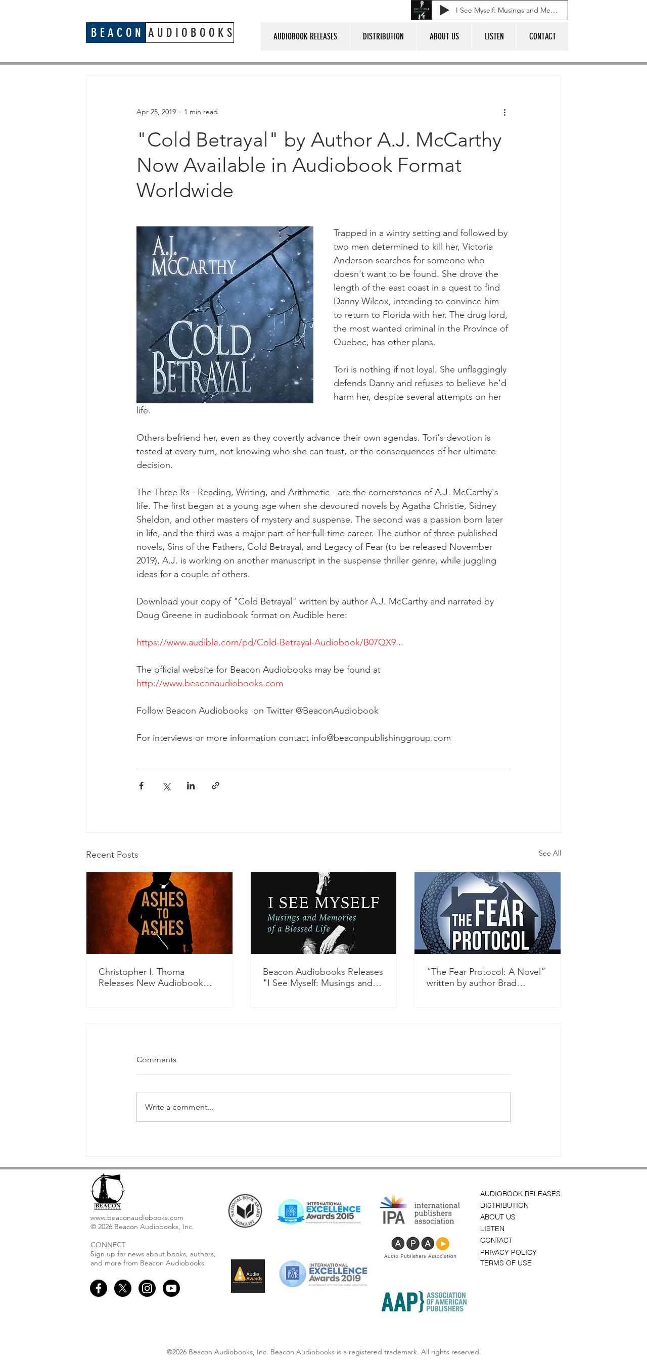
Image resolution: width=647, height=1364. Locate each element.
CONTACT (496, 1240)
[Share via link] (215, 785)
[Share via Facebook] (141, 785)
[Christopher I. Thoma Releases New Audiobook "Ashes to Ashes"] (159, 913)
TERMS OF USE (506, 1262)
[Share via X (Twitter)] (166, 785)
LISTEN (492, 1228)
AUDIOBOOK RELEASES (520, 1193)
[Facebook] (98, 1288)
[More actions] (504, 112)
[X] (122, 1288)
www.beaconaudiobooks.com (136, 1217)
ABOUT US (498, 1216)
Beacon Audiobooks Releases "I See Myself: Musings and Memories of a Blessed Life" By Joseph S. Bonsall (323, 977)
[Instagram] (147, 1288)
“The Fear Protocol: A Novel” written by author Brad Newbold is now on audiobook (486, 977)
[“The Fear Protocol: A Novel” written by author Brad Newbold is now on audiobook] (487, 913)
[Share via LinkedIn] (191, 785)
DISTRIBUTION (504, 1205)
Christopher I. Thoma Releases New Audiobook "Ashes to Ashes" (151, 977)
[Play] (444, 10)
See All (550, 853)
